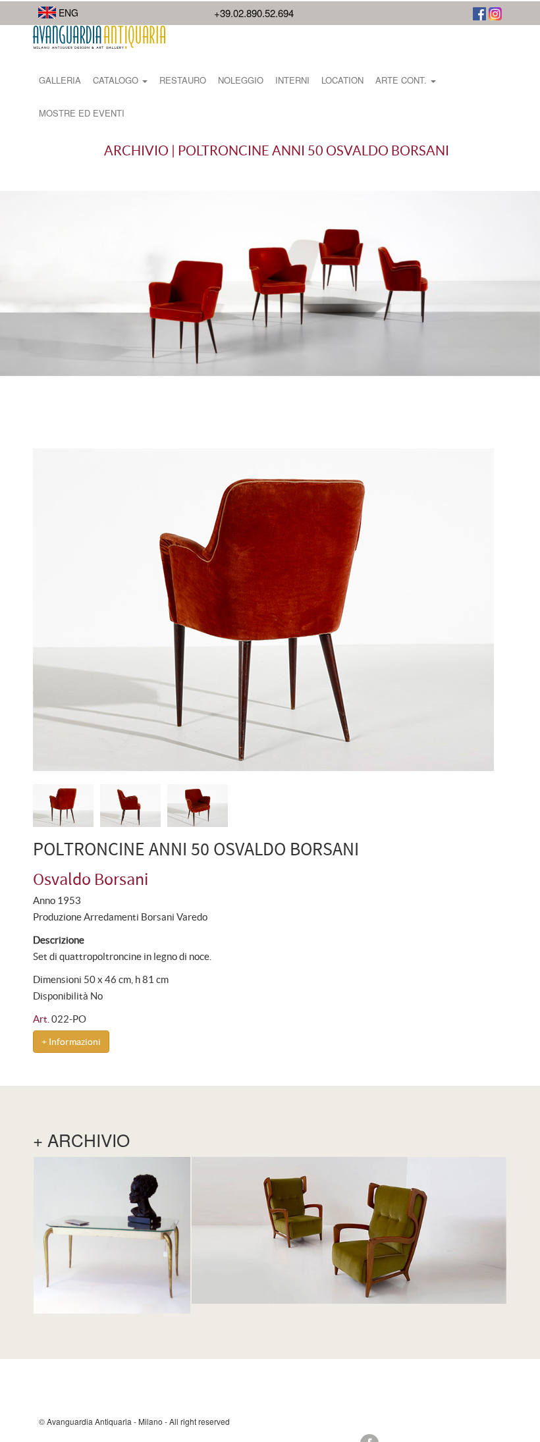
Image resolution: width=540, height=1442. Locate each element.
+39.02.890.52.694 (254, 13)
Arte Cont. (402, 80)
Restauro (182, 80)
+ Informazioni (71, 1041)
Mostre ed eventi (81, 113)
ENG (67, 12)
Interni (292, 80)
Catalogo (117, 80)
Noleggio (240, 80)
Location (342, 80)
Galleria (60, 80)
